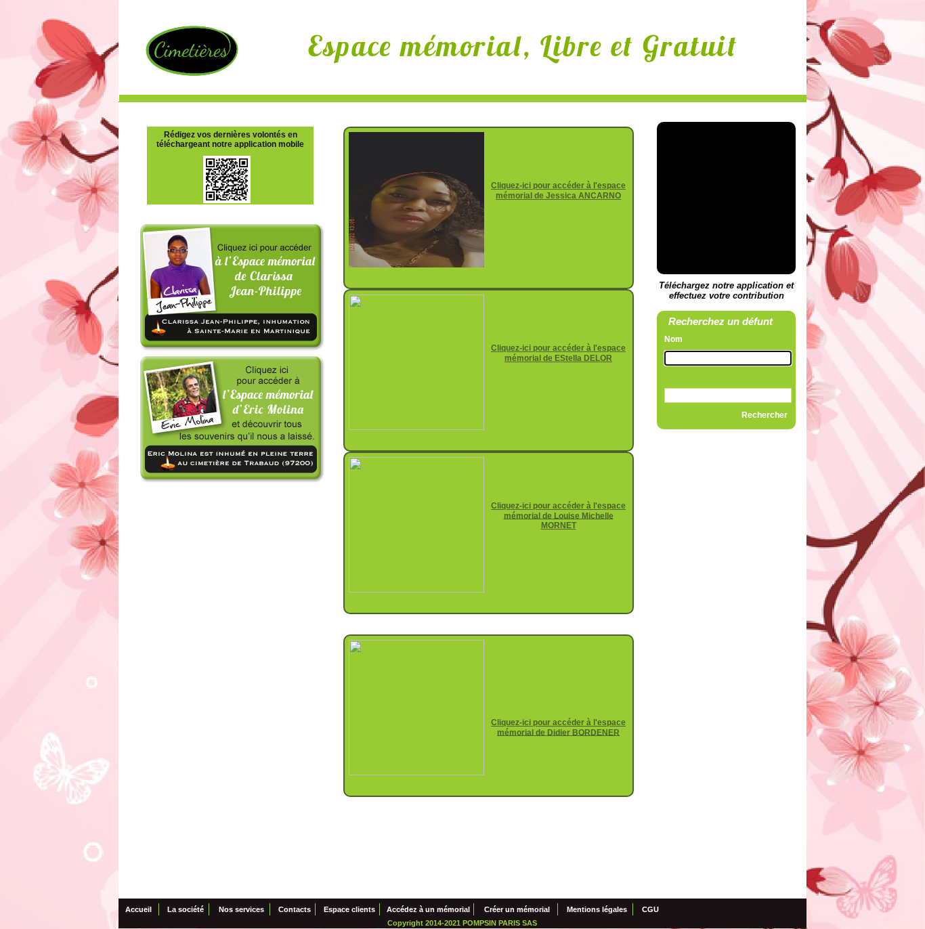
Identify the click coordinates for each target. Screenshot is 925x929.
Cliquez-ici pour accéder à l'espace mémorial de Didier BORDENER (558, 727)
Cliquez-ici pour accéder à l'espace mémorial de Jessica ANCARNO (558, 190)
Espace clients (349, 910)
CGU (650, 910)
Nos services (241, 910)
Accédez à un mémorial (428, 910)
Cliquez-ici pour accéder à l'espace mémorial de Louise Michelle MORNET (558, 516)
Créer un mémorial (517, 910)
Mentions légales (597, 910)
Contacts (294, 910)
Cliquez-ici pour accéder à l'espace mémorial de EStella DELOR (558, 353)
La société (185, 910)
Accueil (138, 910)
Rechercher (764, 415)
